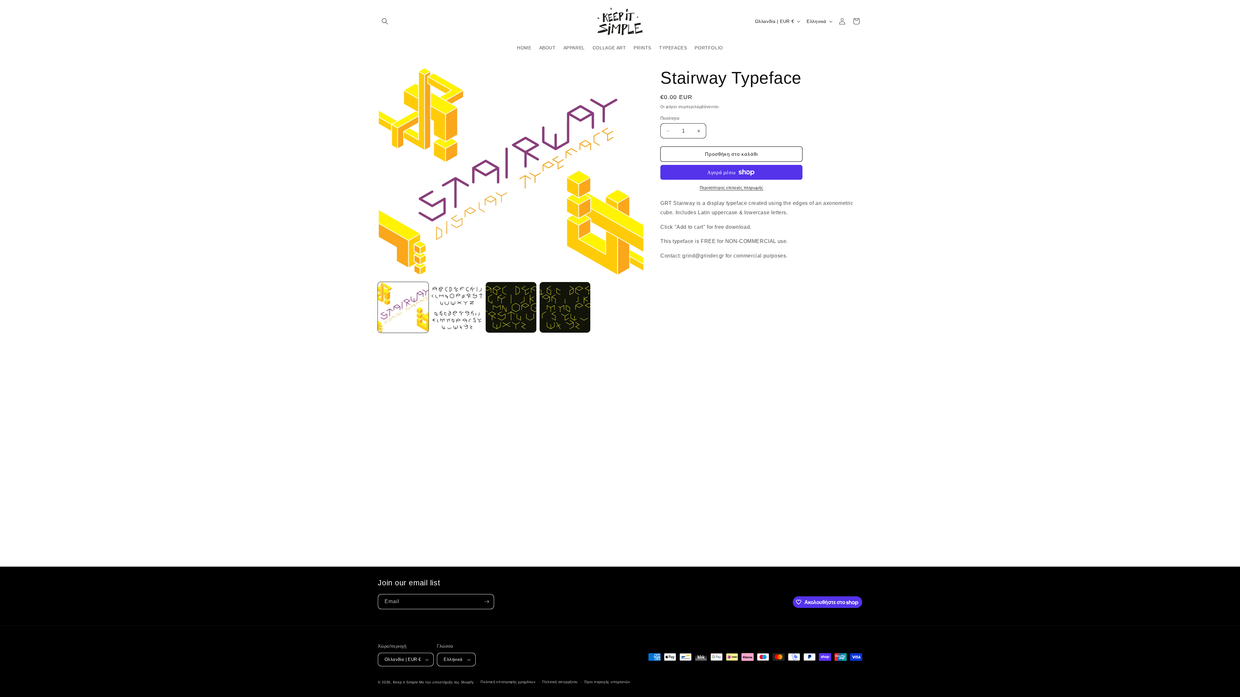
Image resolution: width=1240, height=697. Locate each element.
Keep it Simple (405, 682)
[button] (385, 21)
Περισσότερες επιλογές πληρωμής (731, 188)
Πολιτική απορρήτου (560, 682)
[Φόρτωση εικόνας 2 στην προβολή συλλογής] (457, 307)
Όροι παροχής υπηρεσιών (607, 682)
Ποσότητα (669, 118)
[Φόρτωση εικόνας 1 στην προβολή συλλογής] (403, 307)
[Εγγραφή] (487, 601)
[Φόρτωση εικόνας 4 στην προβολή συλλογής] (565, 307)
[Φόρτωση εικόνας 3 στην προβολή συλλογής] (511, 307)
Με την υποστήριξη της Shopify (446, 682)
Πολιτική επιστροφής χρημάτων (508, 682)
